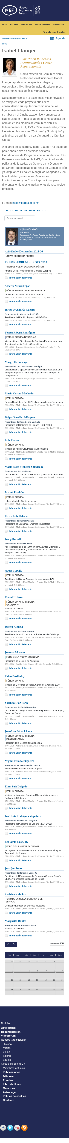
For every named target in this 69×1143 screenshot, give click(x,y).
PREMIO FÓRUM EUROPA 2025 (26, 262)
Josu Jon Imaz (13, 868)
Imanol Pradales (14, 492)
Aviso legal (9, 1092)
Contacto (8, 1100)
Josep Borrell (13, 539)
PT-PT (45, 210)
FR (38, 210)
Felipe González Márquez (20, 417)
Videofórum (58, 25)
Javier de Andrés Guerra (20, 309)
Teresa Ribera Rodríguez (20, 332)
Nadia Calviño (13, 570)
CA (11, 210)
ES (7, 210)
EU (16, 210)
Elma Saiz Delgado (16, 786)
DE (25, 210)
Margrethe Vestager (17, 362)
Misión (6, 1048)
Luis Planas (12, 440)
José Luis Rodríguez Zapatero (23, 816)
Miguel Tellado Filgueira (19, 761)
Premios (8, 1080)
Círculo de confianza (13, 1063)
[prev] (8, 944)
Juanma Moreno (15, 652)
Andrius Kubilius (15, 894)
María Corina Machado (19, 393)
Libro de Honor (12, 1084)
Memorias (9, 1088)
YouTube (17, 1128)
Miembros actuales (14, 1068)
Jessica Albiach (14, 626)
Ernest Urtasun (14, 597)
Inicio (4, 25)
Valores (7, 1055)
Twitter (10, 1128)
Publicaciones (11, 1072)
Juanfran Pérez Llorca (18, 731)
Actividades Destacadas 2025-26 (24, 251)
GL (21, 210)
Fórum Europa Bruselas (53, 32)
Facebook (3, 1128)
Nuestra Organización (13, 1039)
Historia (7, 1044)
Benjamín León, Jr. (16, 842)
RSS (24, 1128)
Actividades (26, 25)
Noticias (14, 25)
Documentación (42, 25)
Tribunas (8, 1076)
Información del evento (20, 278)
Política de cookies (14, 1096)
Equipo (7, 1059)
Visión (6, 1052)
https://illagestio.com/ (25, 202)
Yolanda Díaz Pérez (16, 703)
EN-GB (32, 210)
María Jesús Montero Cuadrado (24, 467)
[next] (14, 944)
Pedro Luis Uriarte (16, 516)
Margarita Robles (15, 921)
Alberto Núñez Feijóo (17, 286)
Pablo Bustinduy (15, 676)
